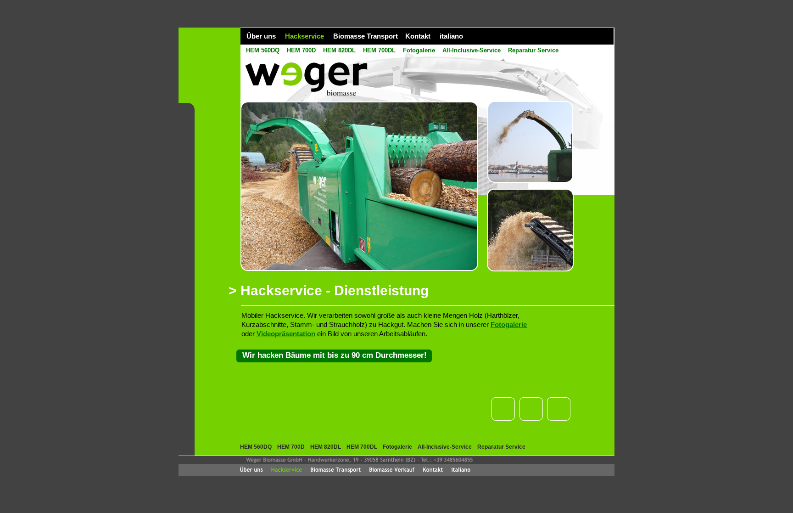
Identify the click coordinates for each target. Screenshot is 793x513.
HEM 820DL (339, 50)
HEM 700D (301, 50)
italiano (451, 36)
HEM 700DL (379, 50)
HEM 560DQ (262, 50)
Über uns (261, 36)
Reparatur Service (533, 50)
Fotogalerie (419, 50)
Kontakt (417, 36)
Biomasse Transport (365, 36)
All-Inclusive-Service (471, 50)
